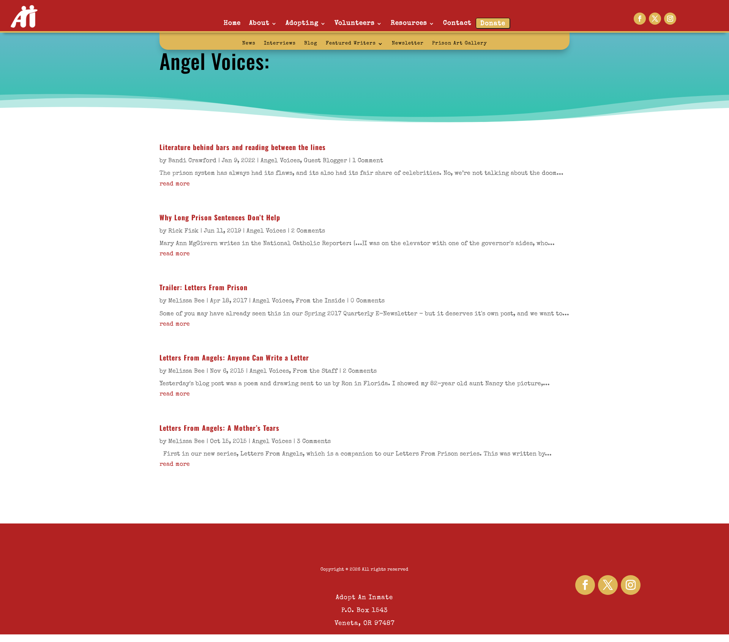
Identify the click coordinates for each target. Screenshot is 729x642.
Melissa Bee (186, 301)
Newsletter (408, 43)
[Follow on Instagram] (670, 19)
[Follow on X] (655, 19)
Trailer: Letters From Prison (203, 287)
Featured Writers (351, 43)
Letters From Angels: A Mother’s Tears (219, 428)
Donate (492, 24)
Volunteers (355, 23)
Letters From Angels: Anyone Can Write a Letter (234, 357)
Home (232, 23)
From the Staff (315, 371)
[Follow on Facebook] (640, 19)
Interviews (280, 43)
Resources (409, 23)
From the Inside (320, 301)
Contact (457, 23)
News (249, 43)
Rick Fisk (183, 231)
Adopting (302, 23)
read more (174, 184)
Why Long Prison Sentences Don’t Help (219, 217)
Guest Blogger (325, 161)
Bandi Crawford (192, 161)
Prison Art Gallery (459, 43)
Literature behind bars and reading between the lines (242, 147)
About (259, 23)
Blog (310, 43)
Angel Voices (280, 161)
